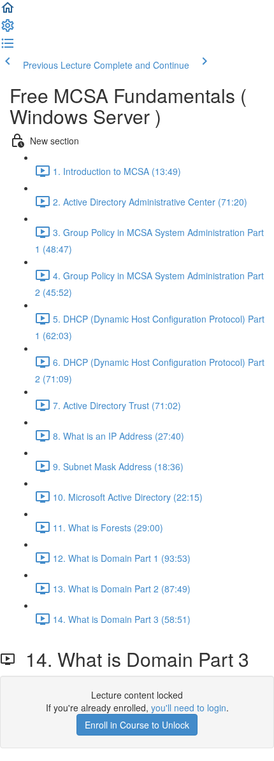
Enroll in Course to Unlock (137, 724)
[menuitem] (7, 29)
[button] (7, 11)
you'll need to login (188, 707)
